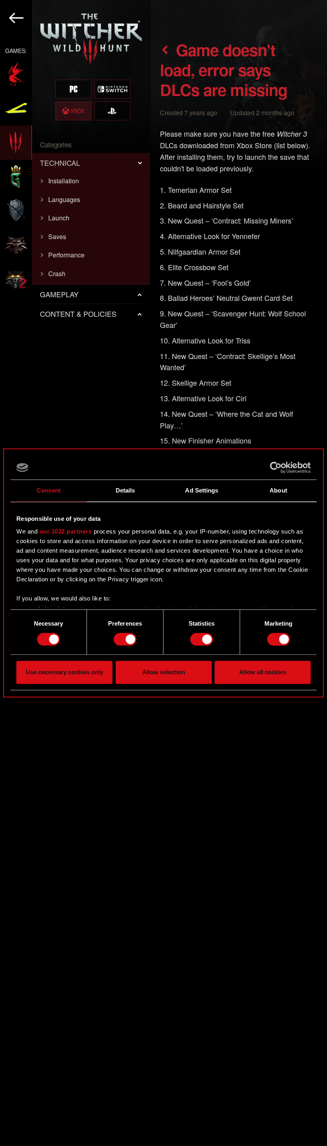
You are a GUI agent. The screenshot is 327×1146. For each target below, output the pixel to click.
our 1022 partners (65, 531)
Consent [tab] (49, 490)
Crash (56, 273)
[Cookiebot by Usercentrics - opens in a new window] (276, 467)
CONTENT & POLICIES (78, 313)
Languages (64, 199)
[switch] (125, 639)
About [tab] (278, 490)
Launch (58, 217)
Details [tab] (125, 490)
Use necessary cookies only (64, 672)
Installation (63, 180)
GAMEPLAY (59, 294)
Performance (66, 254)
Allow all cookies (262, 672)
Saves (57, 236)
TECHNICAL (60, 162)
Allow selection (163, 672)
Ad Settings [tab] (201, 490)
